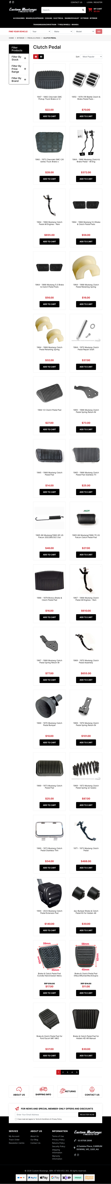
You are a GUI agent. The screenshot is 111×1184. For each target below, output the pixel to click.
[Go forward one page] (76, 1072)
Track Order (14, 1139)
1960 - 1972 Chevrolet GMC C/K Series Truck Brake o (49, 160)
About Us (34, 1136)
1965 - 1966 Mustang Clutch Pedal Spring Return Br (86, 411)
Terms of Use (58, 1136)
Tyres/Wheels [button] (64, 25)
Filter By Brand (16, 80)
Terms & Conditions (42, 1119)
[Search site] (83, 10)
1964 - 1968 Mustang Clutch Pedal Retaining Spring (86, 285)
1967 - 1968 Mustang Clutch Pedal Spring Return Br (49, 661)
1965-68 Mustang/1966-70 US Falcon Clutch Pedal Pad (86, 536)
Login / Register (94, 2)
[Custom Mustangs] (23, 10)
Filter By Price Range (16, 69)
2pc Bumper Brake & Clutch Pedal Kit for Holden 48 (86, 912)
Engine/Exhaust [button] (72, 18)
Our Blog (34, 1139)
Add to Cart (49, 116)
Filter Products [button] (17, 49)
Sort (77, 56)
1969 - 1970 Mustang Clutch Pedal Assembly (86, 661)
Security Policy (58, 1146)
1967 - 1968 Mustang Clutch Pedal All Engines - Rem (86, 599)
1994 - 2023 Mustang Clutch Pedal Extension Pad (49, 912)
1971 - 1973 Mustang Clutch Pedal (86, 849)
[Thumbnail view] (36, 56)
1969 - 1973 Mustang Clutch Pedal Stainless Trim (49, 849)
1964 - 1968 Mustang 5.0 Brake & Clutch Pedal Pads (86, 223)
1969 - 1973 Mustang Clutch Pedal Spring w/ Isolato (86, 786)
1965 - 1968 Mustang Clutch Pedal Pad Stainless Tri (86, 473)
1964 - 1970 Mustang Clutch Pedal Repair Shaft (86, 348)
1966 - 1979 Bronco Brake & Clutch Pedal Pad (49, 599)
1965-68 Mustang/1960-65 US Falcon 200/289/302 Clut (49, 536)
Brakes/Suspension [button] (35, 18)
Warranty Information (57, 1157)
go (98, 31)
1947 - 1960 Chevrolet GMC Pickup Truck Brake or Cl (49, 98)
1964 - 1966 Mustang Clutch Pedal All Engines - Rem (49, 223)
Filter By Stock (16, 58)
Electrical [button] (58, 18)
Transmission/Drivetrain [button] (44, 25)
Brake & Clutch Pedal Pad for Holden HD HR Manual (86, 1037)
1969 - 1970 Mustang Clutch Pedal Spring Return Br (86, 724)
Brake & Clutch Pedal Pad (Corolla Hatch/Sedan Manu (49, 974)
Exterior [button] (85, 18)
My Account (14, 1136)
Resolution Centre (16, 1143)
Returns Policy (58, 1143)
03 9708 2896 (85, 1140)
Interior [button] (93, 18)
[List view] (41, 56)
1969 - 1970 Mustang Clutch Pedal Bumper (49, 724)
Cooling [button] (48, 18)
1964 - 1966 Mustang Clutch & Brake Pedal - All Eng (86, 160)
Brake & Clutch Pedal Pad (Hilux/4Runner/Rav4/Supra (86, 974)
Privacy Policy (57, 1119)
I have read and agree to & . (39, 1119)
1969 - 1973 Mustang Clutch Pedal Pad (49, 786)
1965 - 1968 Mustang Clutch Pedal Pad (49, 473)
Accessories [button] (19, 18)
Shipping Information (57, 1151)
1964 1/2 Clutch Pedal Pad (49, 410)
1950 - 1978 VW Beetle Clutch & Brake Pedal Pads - (86, 98)
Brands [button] (75, 25)
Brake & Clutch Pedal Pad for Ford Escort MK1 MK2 (49, 1037)
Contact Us (35, 1143)
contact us (76, 2)
